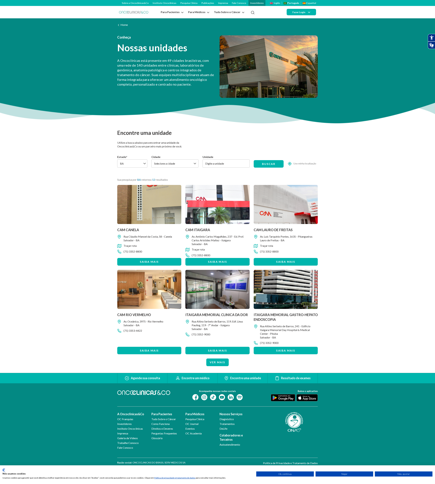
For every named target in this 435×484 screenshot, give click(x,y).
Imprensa (223, 3)
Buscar (268, 163)
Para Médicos (194, 414)
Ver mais (217, 362)
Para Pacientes (161, 414)
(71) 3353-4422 (133, 330)
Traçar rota (130, 245)
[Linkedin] (231, 396)
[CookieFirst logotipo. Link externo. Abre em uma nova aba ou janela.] (4, 470)
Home (124, 24)
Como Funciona (160, 423)
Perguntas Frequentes (164, 433)
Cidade (155, 156)
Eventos (190, 428)
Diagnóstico (227, 419)
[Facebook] (195, 396)
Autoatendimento (230, 444)
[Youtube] (222, 396)
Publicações (207, 3)
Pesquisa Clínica (188, 3)
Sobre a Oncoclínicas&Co (135, 3)
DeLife (223, 428)
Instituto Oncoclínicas (164, 3)
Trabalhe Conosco (128, 442)
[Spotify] (240, 396)
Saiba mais (149, 261)
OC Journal (191, 423)
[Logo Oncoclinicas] (133, 12)
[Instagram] (204, 396)
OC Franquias (125, 419)
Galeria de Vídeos (127, 438)
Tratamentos (227, 423)
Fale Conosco (239, 3)
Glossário (157, 438)
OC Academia (193, 433)
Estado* (122, 156)
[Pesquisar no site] (253, 13)
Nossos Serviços (231, 414)
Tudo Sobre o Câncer (163, 419)
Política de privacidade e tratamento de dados (174, 478)
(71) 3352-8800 (133, 251)
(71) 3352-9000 (201, 334)
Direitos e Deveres (162, 428)
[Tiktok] (213, 396)
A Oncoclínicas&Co (130, 414)
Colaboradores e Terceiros (231, 437)
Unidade (208, 156)
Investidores (257, 3)
